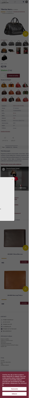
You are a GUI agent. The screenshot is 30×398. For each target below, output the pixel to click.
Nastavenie (14, 389)
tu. (3, 385)
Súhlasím (14, 394)
